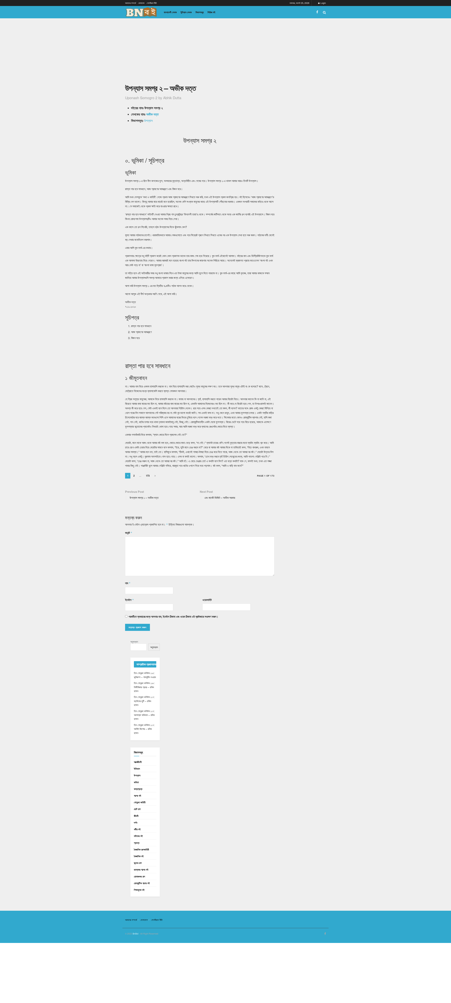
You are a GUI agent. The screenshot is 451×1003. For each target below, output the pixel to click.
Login (323, 2)
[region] (199, 53)
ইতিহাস (137, 768)
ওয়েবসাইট (207, 600)
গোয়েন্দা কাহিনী (140, 802)
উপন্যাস (148, 120)
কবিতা (136, 782)
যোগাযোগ (141, 2)
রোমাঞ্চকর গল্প (139, 876)
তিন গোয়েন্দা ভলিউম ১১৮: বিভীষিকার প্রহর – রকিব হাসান (144, 687)
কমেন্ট (128, 533)
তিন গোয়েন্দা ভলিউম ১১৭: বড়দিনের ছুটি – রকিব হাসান (144, 701)
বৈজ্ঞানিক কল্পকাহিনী (141, 849)
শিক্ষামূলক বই (139, 890)
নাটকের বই (138, 836)
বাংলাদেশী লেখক (170, 12)
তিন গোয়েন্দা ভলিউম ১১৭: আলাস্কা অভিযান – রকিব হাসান (144, 715)
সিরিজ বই (211, 12)
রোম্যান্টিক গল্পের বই (142, 883)
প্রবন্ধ (136, 842)
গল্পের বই (137, 795)
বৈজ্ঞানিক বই (139, 856)
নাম (128, 583)
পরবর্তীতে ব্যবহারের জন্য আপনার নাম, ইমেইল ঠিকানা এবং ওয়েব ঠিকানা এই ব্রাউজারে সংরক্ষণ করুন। (173, 616)
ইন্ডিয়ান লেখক (186, 12)
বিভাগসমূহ (200, 12)
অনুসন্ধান (134, 641)
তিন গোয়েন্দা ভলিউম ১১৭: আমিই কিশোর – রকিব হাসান (144, 729)
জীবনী (136, 816)
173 (148, 475)
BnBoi (135, 933)
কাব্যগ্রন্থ (138, 789)
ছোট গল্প (137, 809)
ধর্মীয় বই (137, 829)
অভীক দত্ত (152, 114)
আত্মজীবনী (138, 762)
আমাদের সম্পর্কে (130, 2)
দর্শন (135, 822)
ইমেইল (129, 600)
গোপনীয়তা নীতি (152, 2)
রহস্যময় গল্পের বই (141, 869)
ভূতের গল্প (138, 863)
